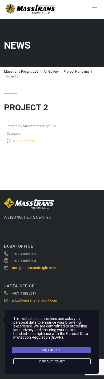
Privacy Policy (52, 361)
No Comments (24, 141)
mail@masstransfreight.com (34, 268)
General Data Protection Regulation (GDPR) (50, 335)
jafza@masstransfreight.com (34, 300)
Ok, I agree (51, 350)
